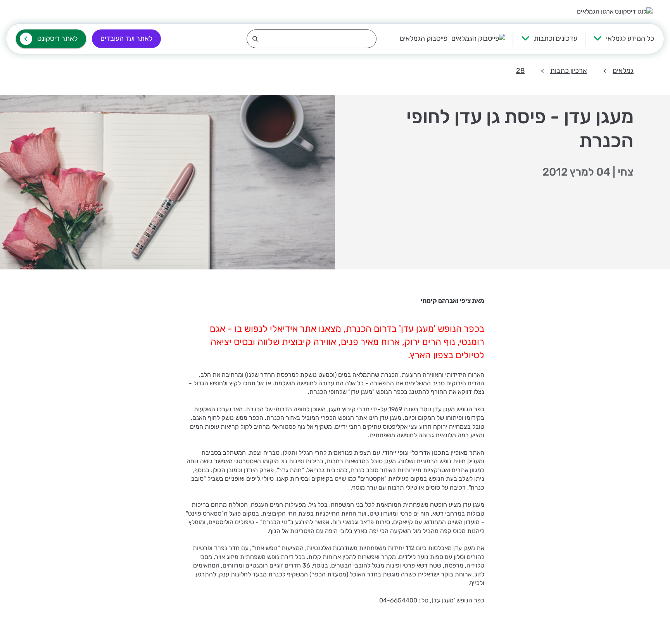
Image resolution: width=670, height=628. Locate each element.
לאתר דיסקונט (57, 38)
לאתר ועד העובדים (126, 38)
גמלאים (623, 70)
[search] (311, 38)
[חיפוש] (311, 38)
